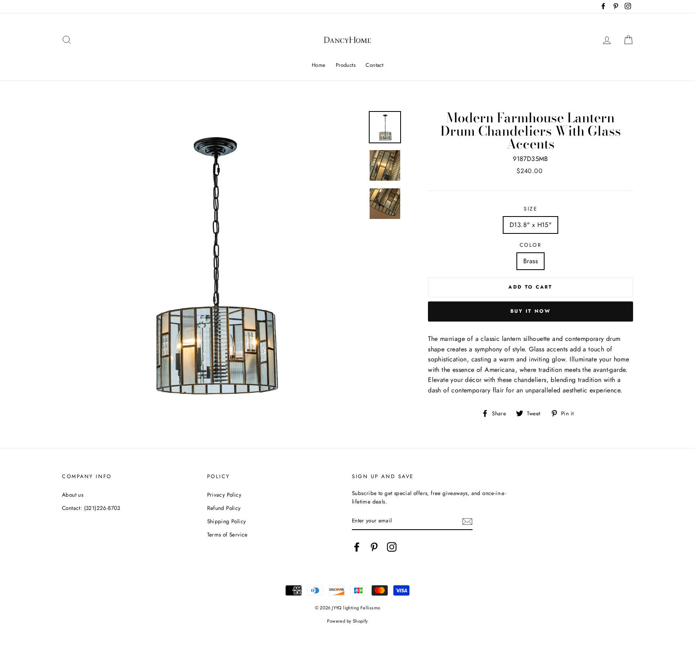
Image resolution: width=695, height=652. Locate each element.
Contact (374, 65)
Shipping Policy (226, 521)
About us (72, 495)
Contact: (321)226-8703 (91, 508)
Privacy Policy (224, 495)
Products (346, 65)
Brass (530, 261)
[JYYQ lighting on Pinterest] (374, 547)
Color (531, 245)
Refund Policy (224, 508)
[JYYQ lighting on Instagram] (392, 547)
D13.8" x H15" (530, 224)
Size (530, 209)
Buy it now (530, 311)
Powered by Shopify (347, 621)
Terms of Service (227, 534)
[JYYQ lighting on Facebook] (357, 547)
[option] (212, 262)
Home (319, 65)
